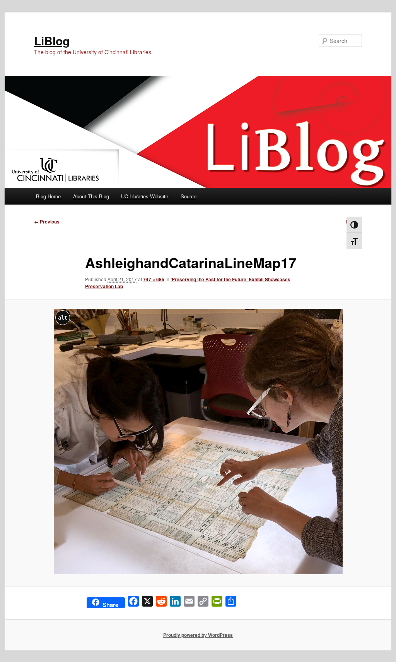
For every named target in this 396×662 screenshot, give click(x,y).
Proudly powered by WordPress (198, 634)
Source (188, 196)
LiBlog (52, 40)
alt (62, 318)
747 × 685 (153, 279)
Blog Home (48, 196)
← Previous (47, 221)
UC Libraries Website (144, 196)
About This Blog (91, 196)
